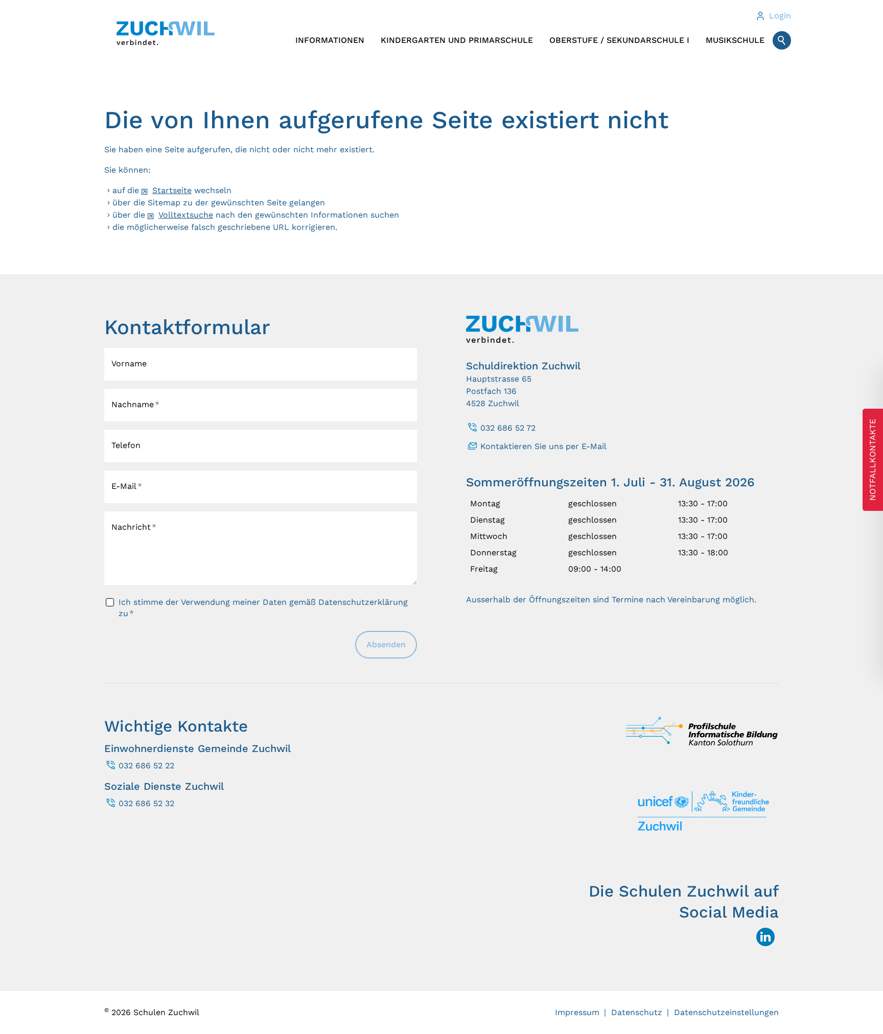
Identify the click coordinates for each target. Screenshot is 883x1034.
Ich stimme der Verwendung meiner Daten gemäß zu (263, 607)
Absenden (386, 644)
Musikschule (735, 40)
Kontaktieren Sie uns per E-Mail (543, 446)
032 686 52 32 (146, 803)
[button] (765, 937)
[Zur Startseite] (166, 33)
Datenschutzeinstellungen (726, 1012)
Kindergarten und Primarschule (457, 40)
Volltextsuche (185, 215)
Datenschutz (636, 1012)
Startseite (172, 190)
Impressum (577, 1012)
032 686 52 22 (146, 765)
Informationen (329, 40)
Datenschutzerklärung (363, 602)
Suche (782, 40)
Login (780, 15)
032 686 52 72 (508, 428)
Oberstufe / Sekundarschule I (619, 40)
